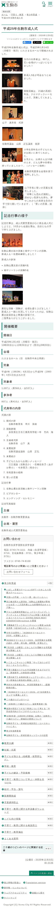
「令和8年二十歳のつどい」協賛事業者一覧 (26, 704)
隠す (51, 583)
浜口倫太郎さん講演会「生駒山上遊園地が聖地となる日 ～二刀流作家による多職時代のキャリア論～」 (28, 604)
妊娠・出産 (10, 750)
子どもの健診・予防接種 (17, 773)
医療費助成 (10, 796)
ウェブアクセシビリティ (15, 893)
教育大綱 (9, 743)
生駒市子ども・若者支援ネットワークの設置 (27, 735)
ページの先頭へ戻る (42, 873)
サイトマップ (10, 898)
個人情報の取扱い (12, 883)
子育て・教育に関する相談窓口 (20, 825)
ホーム (5, 15)
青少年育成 (32, 15)
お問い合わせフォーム (18, 572)
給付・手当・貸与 (13, 789)
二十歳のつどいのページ (17, 700)
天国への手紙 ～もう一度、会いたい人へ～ (27, 597)
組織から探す (38, 893)
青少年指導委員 (13, 731)
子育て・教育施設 (13, 832)
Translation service (36, 883)
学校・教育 (10, 766)
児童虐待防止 (11, 802)
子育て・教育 (17, 15)
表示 (51, 743)
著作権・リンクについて (15, 888)
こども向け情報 (12, 819)
